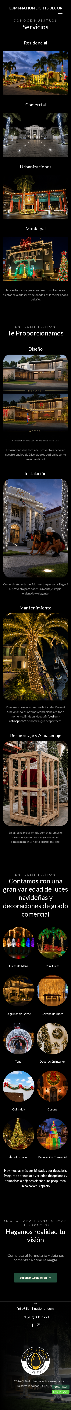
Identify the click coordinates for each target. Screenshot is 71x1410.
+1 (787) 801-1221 (35, 1317)
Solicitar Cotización (33, 1277)
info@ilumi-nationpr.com (35, 1308)
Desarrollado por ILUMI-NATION (39, 1385)
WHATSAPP (61, 1391)
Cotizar (62, 1386)
